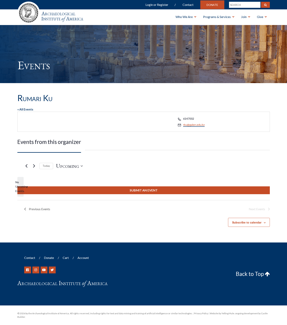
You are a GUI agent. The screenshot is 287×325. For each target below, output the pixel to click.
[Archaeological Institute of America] (28, 11)
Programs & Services (217, 17)
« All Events (25, 109)
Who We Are (184, 17)
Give (260, 17)
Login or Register (156, 4)
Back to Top (250, 273)
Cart (66, 257)
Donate (212, 4)
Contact (188, 4)
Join (244, 17)
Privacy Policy (201, 313)
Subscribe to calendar (246, 222)
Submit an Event (144, 190)
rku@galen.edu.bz (194, 124)
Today (46, 165)
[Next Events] (34, 166)
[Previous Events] (26, 166)
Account (83, 257)
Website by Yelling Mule (222, 313)
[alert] (20, 187)
